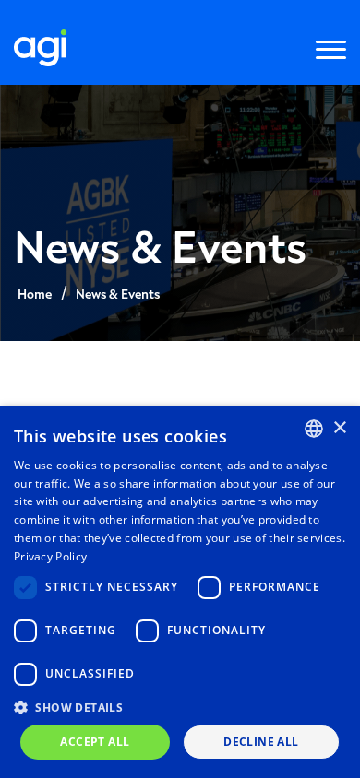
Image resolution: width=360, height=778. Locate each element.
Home (35, 294)
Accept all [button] (94, 741)
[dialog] (180, 592)
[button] (180, 706)
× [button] (339, 428)
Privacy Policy (50, 556)
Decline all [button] (260, 741)
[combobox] (314, 428)
